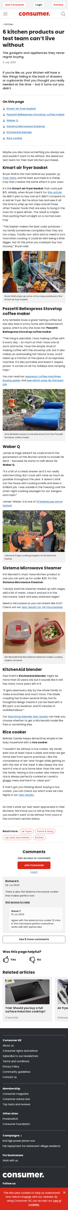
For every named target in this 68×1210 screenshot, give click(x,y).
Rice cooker (14, 138)
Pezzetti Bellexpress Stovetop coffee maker (36, 114)
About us (8, 1045)
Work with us (10, 1160)
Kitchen (39, 837)
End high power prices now (19, 1141)
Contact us (10, 1077)
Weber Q (12, 120)
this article (55, 192)
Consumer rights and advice (20, 1051)
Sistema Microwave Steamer (26, 126)
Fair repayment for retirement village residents (31, 1146)
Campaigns (11, 1135)
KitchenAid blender (19, 132)
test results (26, 795)
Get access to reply (17, 902)
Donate (58, 4)
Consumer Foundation (16, 1124)
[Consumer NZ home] (34, 14)
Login (38, 4)
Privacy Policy (11, 1066)
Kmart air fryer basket (21, 109)
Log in (34, 872)
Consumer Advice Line (16, 1099)
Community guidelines (16, 1072)
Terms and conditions (16, 1061)
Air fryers (27, 831)
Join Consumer (14, 4)
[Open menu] (5, 14)
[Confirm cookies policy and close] (64, 1192)
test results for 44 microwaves (42, 607)
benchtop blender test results (28, 716)
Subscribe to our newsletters (20, 1056)
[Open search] (63, 14)
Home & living (45, 831)
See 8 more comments (34, 939)
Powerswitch (10, 1118)
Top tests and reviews (17, 837)
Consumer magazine (16, 1094)
